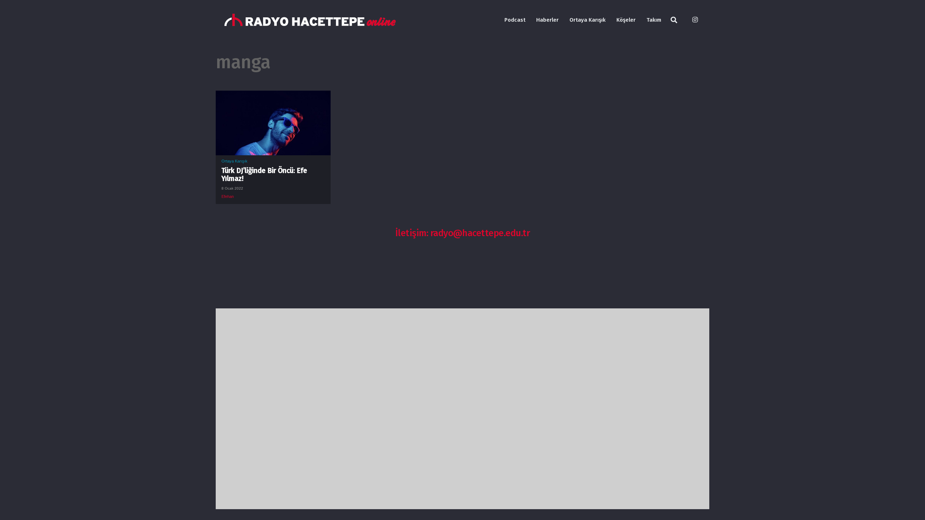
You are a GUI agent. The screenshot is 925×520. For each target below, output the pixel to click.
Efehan (227, 196)
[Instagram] (695, 20)
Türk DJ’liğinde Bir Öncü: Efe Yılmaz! (264, 174)
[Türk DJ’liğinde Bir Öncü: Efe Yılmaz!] (273, 96)
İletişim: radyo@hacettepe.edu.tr (462, 233)
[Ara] (674, 20)
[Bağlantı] (310, 20)
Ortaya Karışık (234, 161)
